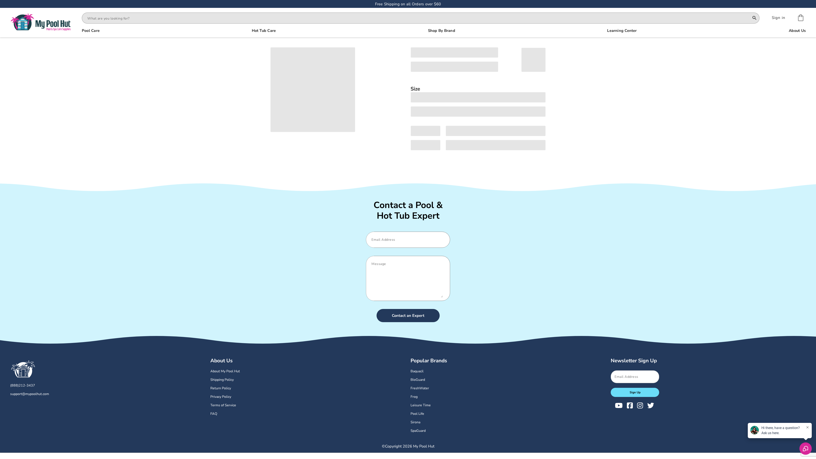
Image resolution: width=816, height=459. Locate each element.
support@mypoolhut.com (29, 394)
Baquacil (417, 371)
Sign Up (635, 392)
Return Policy (220, 388)
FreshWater (420, 388)
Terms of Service (223, 405)
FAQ (213, 413)
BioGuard (418, 379)
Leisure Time (421, 405)
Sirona (415, 422)
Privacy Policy (220, 396)
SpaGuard (418, 430)
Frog (414, 396)
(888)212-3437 (22, 385)
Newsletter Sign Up (634, 360)
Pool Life (417, 413)
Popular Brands (429, 360)
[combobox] (416, 18)
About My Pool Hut (225, 371)
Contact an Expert (408, 315)
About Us (221, 360)
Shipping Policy (222, 379)
